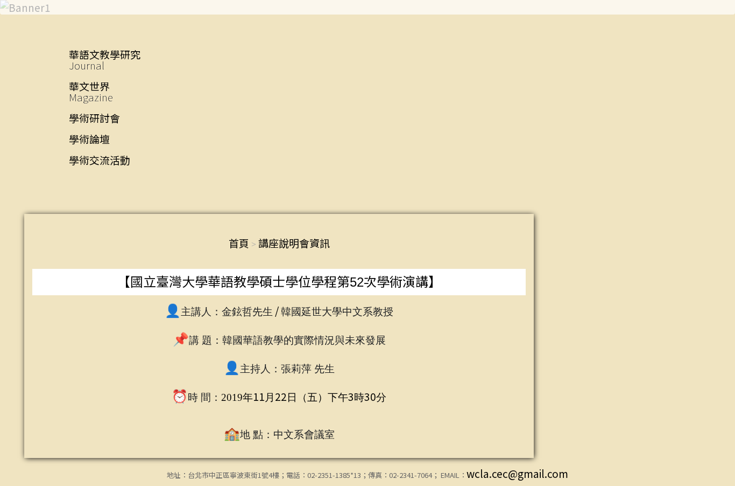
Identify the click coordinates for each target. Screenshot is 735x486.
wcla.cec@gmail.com (517, 473)
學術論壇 (89, 138)
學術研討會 (94, 117)
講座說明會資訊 (294, 242)
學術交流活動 (99, 159)
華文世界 (91, 91)
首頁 (239, 242)
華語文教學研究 (104, 59)
